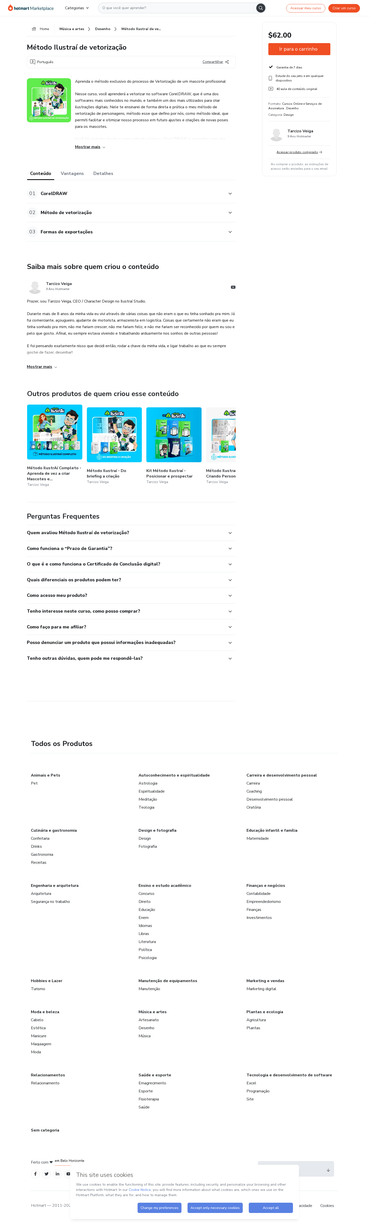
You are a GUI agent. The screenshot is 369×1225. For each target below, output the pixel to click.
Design (145, 838)
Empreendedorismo (264, 901)
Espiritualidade (152, 791)
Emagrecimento (152, 1083)
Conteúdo (40, 173)
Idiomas (145, 925)
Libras (144, 933)
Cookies (327, 1205)
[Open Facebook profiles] (35, 1174)
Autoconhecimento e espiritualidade (174, 775)
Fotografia (148, 846)
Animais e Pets (45, 775)
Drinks (36, 846)
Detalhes (103, 173)
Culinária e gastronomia (54, 830)
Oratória (254, 807)
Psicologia (148, 958)
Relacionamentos (48, 1075)
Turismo (38, 989)
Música (145, 1036)
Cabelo (37, 1020)
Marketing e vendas (265, 981)
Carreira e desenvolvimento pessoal (282, 775)
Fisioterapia (149, 1099)
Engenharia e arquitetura (55, 885)
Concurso (146, 893)
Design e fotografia (157, 830)
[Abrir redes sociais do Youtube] (233, 288)
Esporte (146, 1091)
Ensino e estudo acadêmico (165, 885)
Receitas (38, 862)
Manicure (38, 1036)
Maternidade (258, 838)
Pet (34, 783)
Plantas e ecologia (265, 1012)
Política (145, 950)
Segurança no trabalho (50, 901)
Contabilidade (259, 893)
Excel (251, 1083)
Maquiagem (41, 1044)
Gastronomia (42, 854)
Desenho (146, 1028)
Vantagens (72, 173)
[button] (126, 193)
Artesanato (149, 1020)
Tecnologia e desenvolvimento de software (289, 1075)
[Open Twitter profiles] (46, 1174)
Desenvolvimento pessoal (270, 799)
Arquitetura (41, 893)
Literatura (147, 942)
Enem (144, 917)
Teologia (146, 807)
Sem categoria (45, 1130)
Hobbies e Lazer (46, 981)
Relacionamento (45, 1083)
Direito (145, 901)
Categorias (74, 8)
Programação (258, 1091)
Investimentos (259, 917)
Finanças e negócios (266, 885)
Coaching (254, 791)
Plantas (253, 1028)
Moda (36, 1052)
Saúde (144, 1107)
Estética (38, 1028)
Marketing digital (261, 989)
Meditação (148, 799)
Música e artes (153, 1012)
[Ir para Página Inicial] (32, 8)
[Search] (260, 8)
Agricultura (256, 1020)
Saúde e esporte (155, 1075)
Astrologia (148, 783)
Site (250, 1099)
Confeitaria (40, 838)
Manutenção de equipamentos (168, 981)
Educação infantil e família (272, 830)
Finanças (254, 909)
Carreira (253, 783)
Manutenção (149, 989)
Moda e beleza (45, 1012)
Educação (147, 909)
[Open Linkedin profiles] (57, 1174)
